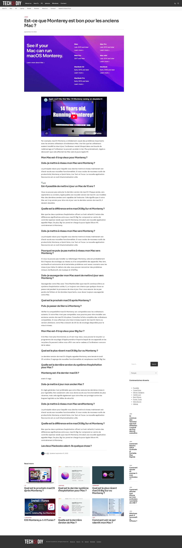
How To (4, 8)
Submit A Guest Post (65, 8)
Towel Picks (137, 390)
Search (154, 364)
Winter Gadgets (138, 393)
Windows (92, 541)
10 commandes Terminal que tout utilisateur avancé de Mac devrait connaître (133, 424)
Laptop (22, 8)
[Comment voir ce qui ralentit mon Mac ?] (108, 507)
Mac (11, 8)
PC (16, 8)
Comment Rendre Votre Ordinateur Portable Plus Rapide (133, 450)
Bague (26, 17)
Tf (25, 485)
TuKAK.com (137, 395)
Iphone (87, 541)
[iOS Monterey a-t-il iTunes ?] (40, 507)
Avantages (61, 485)
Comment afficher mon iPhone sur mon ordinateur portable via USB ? (133, 496)
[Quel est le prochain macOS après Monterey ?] (40, 475)
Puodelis (136, 388)
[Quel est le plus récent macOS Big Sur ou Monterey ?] (108, 475)
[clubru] (43, 183)
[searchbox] (139, 364)
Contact (53, 8)
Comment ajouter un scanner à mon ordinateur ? (133, 473)
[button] (175, 3)
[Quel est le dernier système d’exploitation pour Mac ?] (74, 475)
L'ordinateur (28, 517)
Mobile (29, 8)
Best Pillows (137, 397)
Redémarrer (96, 485)
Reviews (36, 8)
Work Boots (137, 402)
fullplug (135, 404)
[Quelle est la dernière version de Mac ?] (74, 507)
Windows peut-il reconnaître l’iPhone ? (133, 517)
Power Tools (137, 399)
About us (45, 8)
